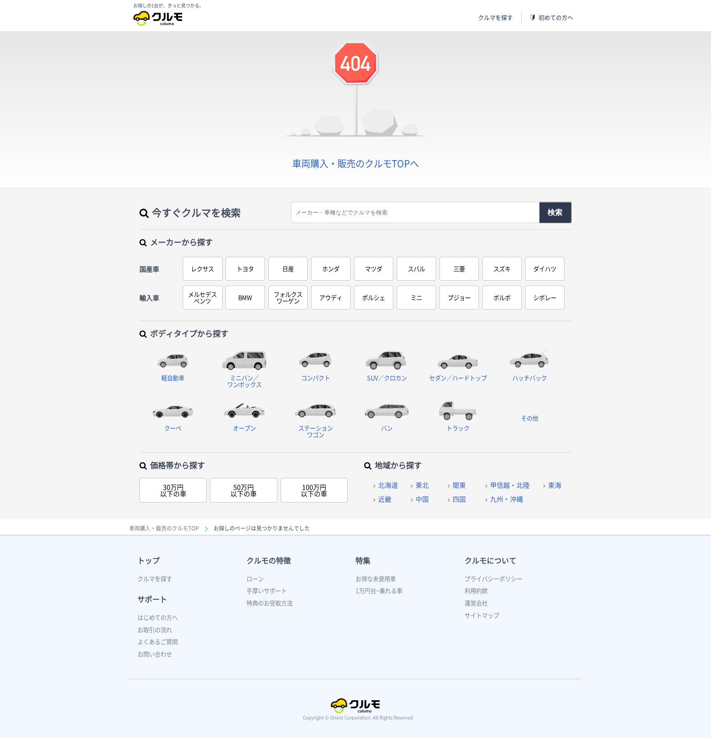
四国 (459, 499)
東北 (422, 485)
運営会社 (476, 603)
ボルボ (502, 297)
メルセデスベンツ (202, 297)
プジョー (459, 297)
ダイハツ (544, 268)
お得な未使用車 (376, 578)
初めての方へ (556, 17)
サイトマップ (482, 615)
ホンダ (330, 268)
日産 (288, 268)
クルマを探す (495, 17)
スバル (416, 268)
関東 (459, 485)
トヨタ (245, 268)
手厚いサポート (266, 590)
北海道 (388, 485)
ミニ (416, 297)
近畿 (384, 499)
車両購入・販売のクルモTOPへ (355, 163)
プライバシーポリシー (493, 578)
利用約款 (476, 590)
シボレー (544, 297)
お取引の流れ (154, 629)
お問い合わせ (154, 654)
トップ (148, 560)
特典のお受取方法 (269, 603)
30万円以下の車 (173, 490)
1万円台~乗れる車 (379, 590)
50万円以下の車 (243, 490)
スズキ (502, 268)
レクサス (202, 268)
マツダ (373, 268)
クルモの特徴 (268, 560)
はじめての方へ (157, 617)
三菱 (459, 268)
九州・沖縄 (506, 499)
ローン (255, 578)
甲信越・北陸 (510, 485)
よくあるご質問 (157, 641)
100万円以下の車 (314, 490)
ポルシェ (373, 297)
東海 (554, 485)
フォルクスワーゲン (288, 297)
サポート (152, 599)
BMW (245, 297)
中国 (422, 499)
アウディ (330, 297)
